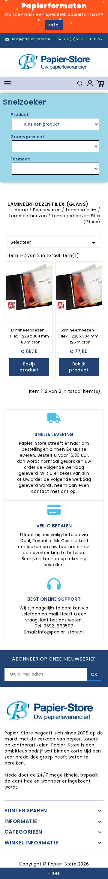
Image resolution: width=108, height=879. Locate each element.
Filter (54, 873)
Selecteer (54, 242)
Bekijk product (29, 367)
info (54, 25)
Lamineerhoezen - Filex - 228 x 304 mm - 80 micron (29, 336)
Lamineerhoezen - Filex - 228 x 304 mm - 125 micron (78, 336)
